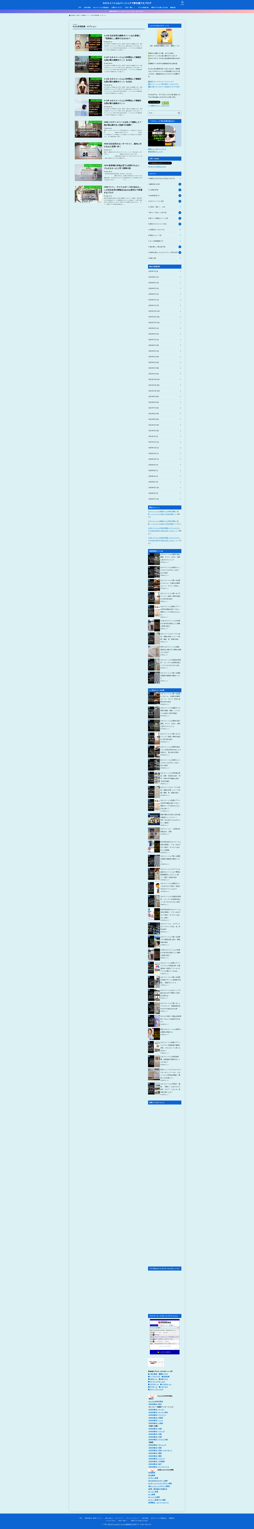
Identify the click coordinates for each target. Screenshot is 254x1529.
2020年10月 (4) (153, 459)
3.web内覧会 (153, 195)
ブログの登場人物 (143, 7)
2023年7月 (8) (153, 271)
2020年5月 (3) (153, 482)
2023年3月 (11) (153, 294)
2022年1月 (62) (153, 374)
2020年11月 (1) (153, 453)
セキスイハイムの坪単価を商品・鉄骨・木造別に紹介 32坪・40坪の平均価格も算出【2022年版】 (170, 777)
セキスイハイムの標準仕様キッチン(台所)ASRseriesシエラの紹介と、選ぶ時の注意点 (170, 749)
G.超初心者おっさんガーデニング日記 (163, 252)
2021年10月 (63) (154, 391)
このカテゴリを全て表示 (165, 1346)
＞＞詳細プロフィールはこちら (158, 105)
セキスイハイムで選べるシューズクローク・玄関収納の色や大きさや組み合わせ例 (170, 1006)
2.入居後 (153, 190)
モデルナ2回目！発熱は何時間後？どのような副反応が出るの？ (170, 1018)
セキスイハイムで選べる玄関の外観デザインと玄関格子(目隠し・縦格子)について (170, 979)
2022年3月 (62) (153, 362)
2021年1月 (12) (153, 442)
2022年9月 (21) (153, 328)
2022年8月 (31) (153, 334)
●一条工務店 (152, 1374)
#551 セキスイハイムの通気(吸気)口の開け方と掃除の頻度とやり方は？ (170, 649)
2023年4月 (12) (153, 288)
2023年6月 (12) (153, 277)
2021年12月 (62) (154, 379)
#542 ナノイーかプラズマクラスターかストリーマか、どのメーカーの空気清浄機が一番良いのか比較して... (170, 1074)
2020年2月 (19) (153, 499)
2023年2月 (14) (153, 300)
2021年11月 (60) (153, 385)
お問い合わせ (109, 1518)
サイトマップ (119, 1518)
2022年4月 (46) (153, 356)
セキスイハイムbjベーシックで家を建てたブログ (127, 3)
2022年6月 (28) (153, 345)
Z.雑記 (152, 258)
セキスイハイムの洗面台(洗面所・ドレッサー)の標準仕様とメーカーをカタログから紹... (170, 662)
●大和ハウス (163, 1379)
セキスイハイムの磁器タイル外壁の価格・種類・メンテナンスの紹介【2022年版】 (170, 710)
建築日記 (173, 7)
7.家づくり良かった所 (157, 212)
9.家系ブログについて (157, 224)
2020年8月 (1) (153, 470)
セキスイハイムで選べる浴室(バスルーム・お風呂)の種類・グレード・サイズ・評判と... (170, 583)
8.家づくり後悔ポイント (158, 218)
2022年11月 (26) (153, 317)
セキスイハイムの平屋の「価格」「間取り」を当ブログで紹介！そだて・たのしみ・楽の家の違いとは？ (170, 1088)
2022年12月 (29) (154, 311)
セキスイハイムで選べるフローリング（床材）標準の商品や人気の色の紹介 (170, 596)
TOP (79, 7)
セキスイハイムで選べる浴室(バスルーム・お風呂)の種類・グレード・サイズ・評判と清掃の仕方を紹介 (170, 698)
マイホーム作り (110, 1520)
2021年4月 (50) (153, 425)
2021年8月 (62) (153, 402)
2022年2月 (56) (153, 368)
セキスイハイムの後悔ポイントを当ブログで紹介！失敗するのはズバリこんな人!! (170, 886)
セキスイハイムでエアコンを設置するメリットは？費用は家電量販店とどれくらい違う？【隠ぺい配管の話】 (170, 873)
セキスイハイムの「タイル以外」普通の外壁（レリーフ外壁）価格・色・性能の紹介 (170, 636)
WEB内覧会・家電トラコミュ (93, 1518)
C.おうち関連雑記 (155, 241)
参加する (177, 1348)
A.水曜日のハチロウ (156, 229)
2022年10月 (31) (154, 322)
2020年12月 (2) (153, 448)
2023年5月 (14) (153, 282)
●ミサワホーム (153, 1384)
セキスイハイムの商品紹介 (101, 7)
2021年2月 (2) (153, 436)
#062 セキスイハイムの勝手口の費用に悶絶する (170, 1031)
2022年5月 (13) (153, 351)
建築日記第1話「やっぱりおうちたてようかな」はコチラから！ (127, 11)
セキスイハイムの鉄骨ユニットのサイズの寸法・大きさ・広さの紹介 (170, 570)
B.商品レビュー (154, 235)
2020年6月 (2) (153, 476)
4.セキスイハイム (156, 201)
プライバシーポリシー (132, 1518)
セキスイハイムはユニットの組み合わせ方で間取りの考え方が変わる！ (170, 992)
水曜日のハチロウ (116, 7)
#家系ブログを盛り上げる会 (159, 7)
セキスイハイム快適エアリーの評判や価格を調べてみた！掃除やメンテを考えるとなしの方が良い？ (170, 804)
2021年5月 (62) (153, 419)
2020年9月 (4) (153, 465)
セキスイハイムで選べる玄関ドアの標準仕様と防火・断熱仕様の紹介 (170, 939)
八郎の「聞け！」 (123, 1520)
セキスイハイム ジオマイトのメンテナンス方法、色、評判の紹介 (170, 926)
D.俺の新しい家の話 (156, 247)
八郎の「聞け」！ (130, 7)
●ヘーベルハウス (154, 1376)
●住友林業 (165, 1376)
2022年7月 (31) (153, 339)
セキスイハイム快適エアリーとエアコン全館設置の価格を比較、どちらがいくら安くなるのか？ (170, 1046)
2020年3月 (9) (153, 493)
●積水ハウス (163, 1374)
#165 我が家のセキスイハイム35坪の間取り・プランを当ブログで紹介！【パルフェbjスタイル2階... (170, 914)
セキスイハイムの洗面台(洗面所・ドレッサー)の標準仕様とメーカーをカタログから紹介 (170, 899)
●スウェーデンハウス (155, 1389)
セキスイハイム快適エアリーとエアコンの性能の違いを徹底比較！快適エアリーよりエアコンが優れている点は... (170, 967)
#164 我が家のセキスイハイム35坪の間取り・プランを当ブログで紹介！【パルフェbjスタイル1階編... (170, 846)
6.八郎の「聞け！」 (156, 207)
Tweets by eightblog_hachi (157, 166)
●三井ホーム (152, 1379)
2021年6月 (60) (153, 413)
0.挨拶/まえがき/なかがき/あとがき (161, 178)
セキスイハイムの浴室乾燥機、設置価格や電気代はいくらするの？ (170, 1059)
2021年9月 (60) (153, 396)
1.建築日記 (154, 184)
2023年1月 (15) (153, 305)
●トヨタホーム (166, 1384)
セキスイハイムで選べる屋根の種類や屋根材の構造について (170, 675)
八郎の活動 (87, 7)
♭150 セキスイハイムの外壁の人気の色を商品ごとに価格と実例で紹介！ (170, 623)
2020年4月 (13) (153, 487)
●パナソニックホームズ (156, 1381)
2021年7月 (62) (153, 408)
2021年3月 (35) (153, 430)
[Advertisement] (164, 1184)
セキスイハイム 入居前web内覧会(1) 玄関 (170, 830)
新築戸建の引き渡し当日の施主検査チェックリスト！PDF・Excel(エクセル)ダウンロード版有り (170, 819)
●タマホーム (152, 1387)
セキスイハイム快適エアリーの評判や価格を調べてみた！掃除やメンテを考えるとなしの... (170, 610)
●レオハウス (163, 1387)
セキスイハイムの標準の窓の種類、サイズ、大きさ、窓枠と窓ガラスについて (170, 557)
